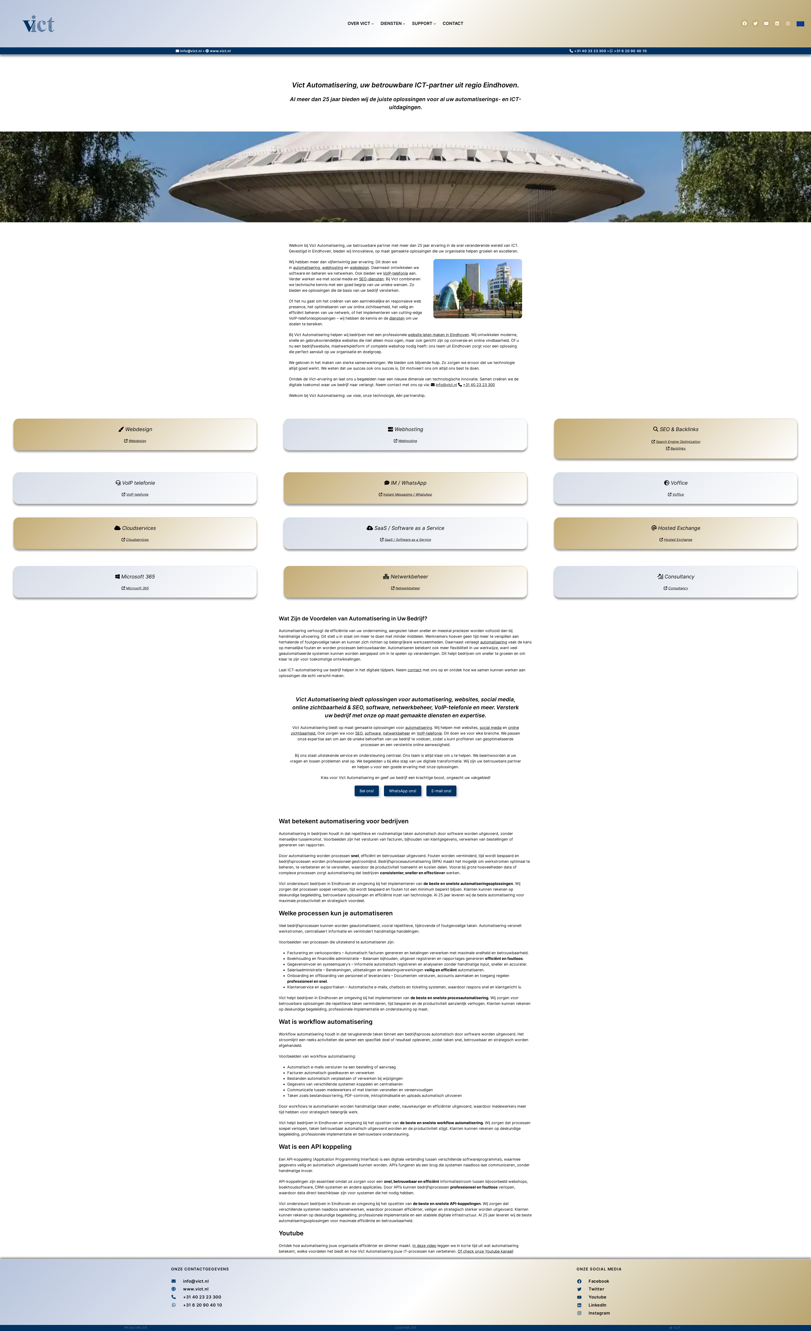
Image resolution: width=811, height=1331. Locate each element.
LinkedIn (598, 1305)
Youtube (597, 1297)
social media (491, 727)
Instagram (599, 1313)
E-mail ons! (441, 791)
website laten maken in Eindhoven (438, 334)
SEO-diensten (371, 279)
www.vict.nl (220, 51)
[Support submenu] (434, 23)
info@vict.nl (191, 51)
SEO (359, 733)
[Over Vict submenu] (372, 23)
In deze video (424, 1245)
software (373, 733)
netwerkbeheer (396, 733)
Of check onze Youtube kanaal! (485, 1251)
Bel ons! (367, 791)
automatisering (306, 267)
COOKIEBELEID (405, 1327)
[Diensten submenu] (404, 23)
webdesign (359, 267)
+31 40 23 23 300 (590, 51)
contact (415, 670)
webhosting (332, 267)
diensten (397, 318)
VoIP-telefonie (395, 273)
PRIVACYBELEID (135, 1327)
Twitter (596, 1289)
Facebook (599, 1281)
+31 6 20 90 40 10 (630, 51)
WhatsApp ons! (402, 791)
